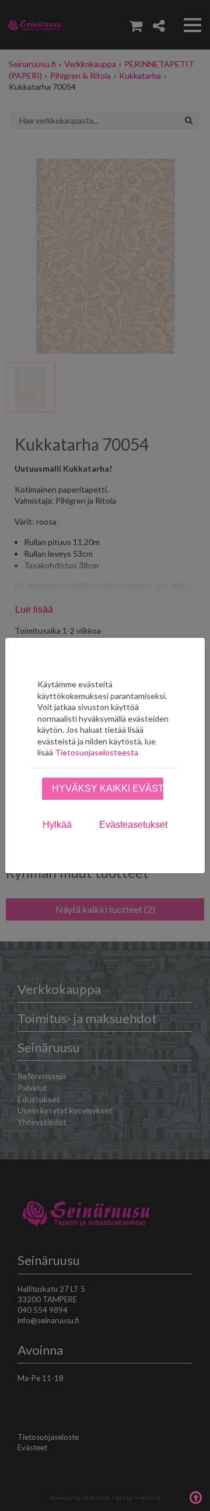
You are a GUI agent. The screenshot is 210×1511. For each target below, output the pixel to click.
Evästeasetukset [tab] (133, 825)
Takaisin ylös (195, 1496)
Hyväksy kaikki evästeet (107, 788)
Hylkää (57, 825)
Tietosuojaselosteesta (96, 752)
